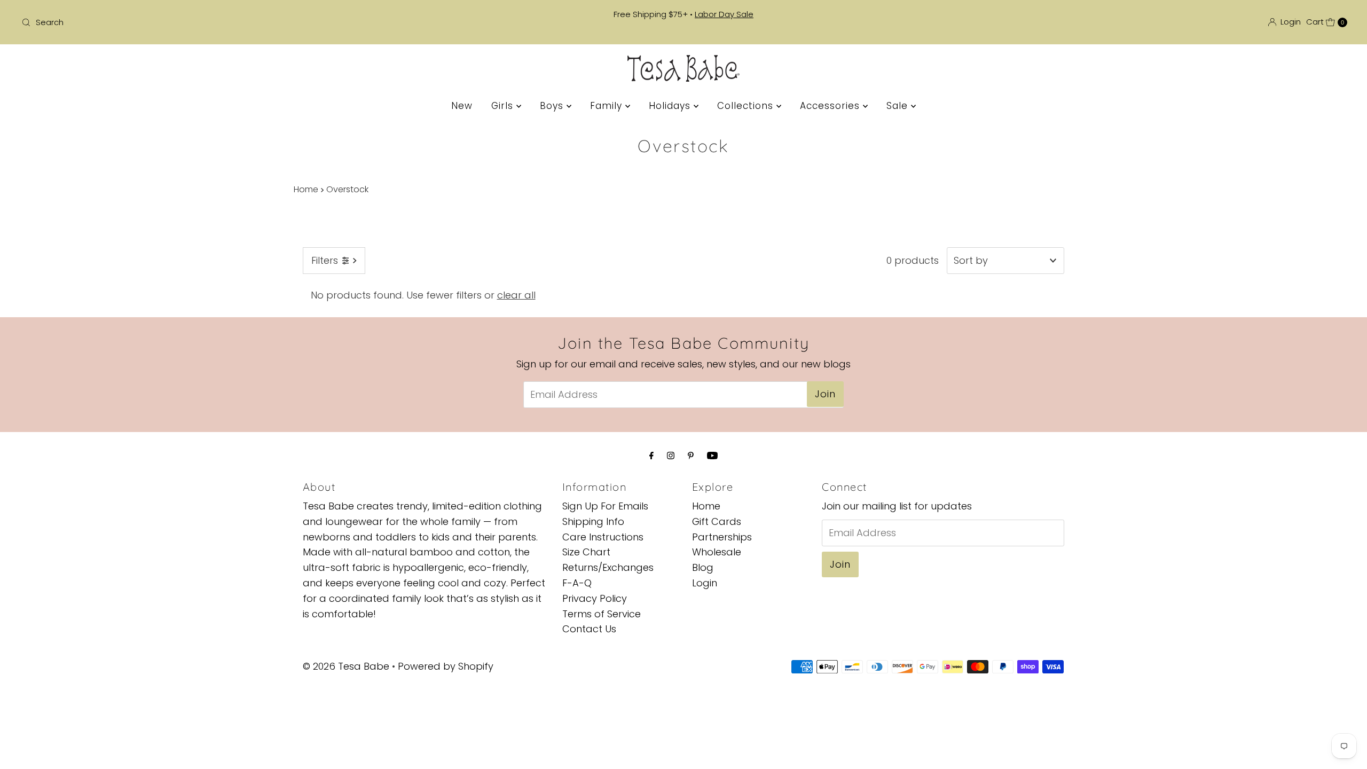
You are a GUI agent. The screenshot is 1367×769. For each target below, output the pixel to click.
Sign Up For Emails (605, 506)
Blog (702, 567)
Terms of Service (601, 614)
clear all (516, 295)
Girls (503, 105)
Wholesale (716, 552)
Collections (746, 105)
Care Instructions (602, 537)
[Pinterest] (691, 456)
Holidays (671, 105)
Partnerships (722, 537)
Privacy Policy (594, 598)
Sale (898, 105)
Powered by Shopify (445, 666)
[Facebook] (651, 456)
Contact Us (589, 628)
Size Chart (586, 552)
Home (306, 189)
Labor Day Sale (724, 14)
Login (704, 583)
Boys (553, 105)
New (462, 105)
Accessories (831, 105)
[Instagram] (670, 456)
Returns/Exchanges (608, 567)
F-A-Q (577, 583)
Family (607, 105)
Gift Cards (716, 521)
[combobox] (236, 22)
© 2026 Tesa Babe (346, 666)
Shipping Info (593, 521)
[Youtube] (712, 456)
